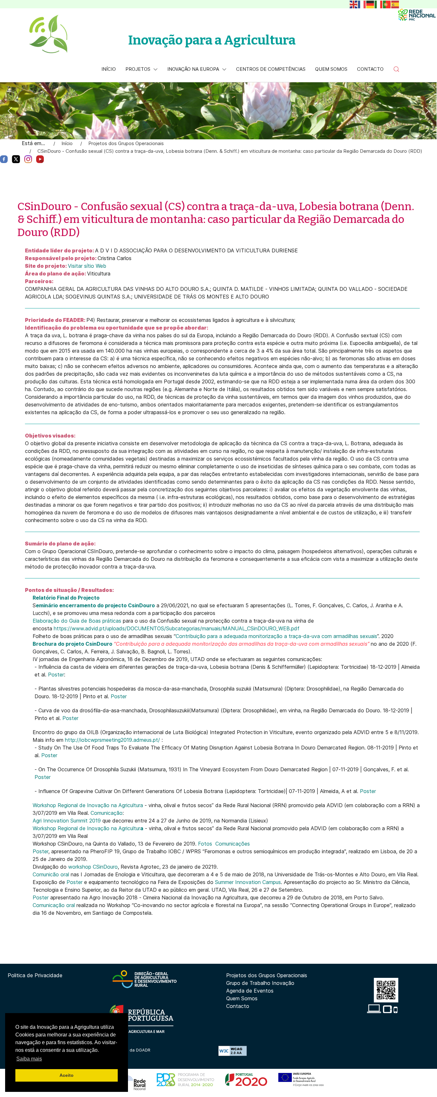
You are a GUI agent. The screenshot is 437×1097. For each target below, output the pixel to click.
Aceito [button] (67, 1075)
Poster (56, 674)
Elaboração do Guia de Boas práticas (77, 621)
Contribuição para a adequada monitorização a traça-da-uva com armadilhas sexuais (276, 636)
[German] (370, 4)
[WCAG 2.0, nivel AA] (233, 1050)
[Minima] (417, 14)
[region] (218, 110)
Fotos (205, 843)
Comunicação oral (54, 905)
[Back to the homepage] (48, 34)
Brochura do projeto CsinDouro (72, 644)
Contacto (237, 1006)
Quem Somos (242, 998)
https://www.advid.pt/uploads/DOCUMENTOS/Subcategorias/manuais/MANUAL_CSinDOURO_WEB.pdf (176, 628)
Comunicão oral (52, 874)
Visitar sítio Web (87, 266)
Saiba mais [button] (29, 1058)
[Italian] (379, 4)
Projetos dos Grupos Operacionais (266, 975)
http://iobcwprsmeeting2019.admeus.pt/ (112, 740)
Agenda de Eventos (250, 990)
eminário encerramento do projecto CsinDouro (95, 605)
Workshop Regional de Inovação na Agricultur (88, 828)
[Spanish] (395, 4)
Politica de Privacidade (35, 975)
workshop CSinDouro (93, 867)
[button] (396, 69)
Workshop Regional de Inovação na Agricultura (88, 805)
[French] (362, 4)
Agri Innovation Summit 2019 (67, 820)
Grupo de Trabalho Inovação (260, 983)
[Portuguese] (387, 4)
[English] (354, 4)
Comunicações (232, 843)
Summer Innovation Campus (248, 882)
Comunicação (107, 813)
